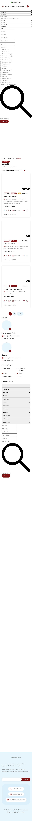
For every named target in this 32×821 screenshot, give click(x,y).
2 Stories (5, 50)
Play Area (5, 80)
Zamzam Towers (9, 244)
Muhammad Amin (9, 333)
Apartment (6, 369)
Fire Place (5, 66)
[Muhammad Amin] (6, 325)
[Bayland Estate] (16, 2)
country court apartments (13, 289)
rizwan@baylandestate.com (12, 358)
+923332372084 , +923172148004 (15, 6)
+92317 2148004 (9, 338)
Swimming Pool (7, 82)
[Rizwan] (6, 347)
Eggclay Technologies (19, 812)
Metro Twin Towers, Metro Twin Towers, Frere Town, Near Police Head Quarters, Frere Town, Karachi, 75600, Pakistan (15, 201)
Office (5, 373)
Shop (20, 373)
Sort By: (4, 170)
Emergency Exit (7, 62)
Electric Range (7, 60)
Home (3, 158)
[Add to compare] (27, 210)
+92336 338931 (8, 360)
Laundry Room (7, 74)
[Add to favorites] (24, 210)
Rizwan (4, 355)
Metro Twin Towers (10, 196)
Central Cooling (7, 54)
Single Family (7, 376)
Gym (4, 68)
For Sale (7, 193)
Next (19, 314)
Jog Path (5, 72)
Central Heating (7, 56)
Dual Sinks (5, 58)
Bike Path (5, 52)
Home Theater (7, 70)
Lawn (4, 76)
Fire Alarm (5, 64)
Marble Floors (6, 78)
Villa (20, 376)
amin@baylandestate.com (12, 336)
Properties (11, 158)
